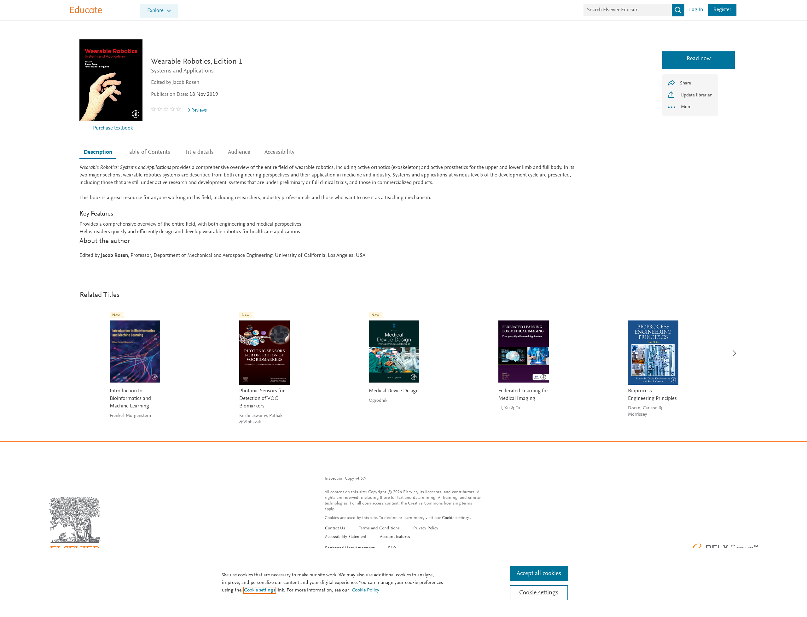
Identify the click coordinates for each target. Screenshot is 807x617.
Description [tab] (98, 152)
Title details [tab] (199, 152)
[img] (167, 110)
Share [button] (685, 83)
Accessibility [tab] (279, 152)
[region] (403, 582)
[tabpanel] (327, 212)
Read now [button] (690, 59)
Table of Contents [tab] (148, 152)
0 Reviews (197, 110)
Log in (696, 10)
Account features (395, 537)
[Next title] (732, 349)
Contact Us (335, 528)
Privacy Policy (425, 528)
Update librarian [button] (695, 95)
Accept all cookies (539, 573)
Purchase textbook (113, 128)
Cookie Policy (365, 590)
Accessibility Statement (345, 537)
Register (722, 10)
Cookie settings (456, 518)
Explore (155, 11)
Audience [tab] (239, 152)
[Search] (678, 10)
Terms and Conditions (379, 528)
